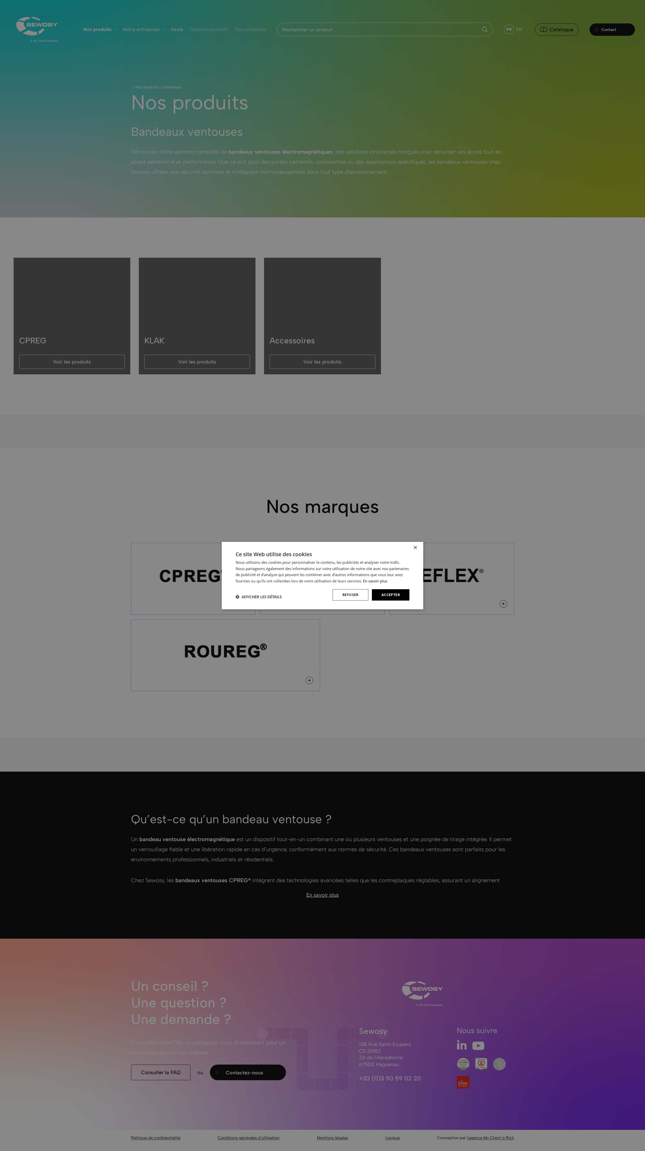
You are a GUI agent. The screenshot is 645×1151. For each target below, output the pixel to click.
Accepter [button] (390, 594)
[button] (259, 597)
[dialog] (322, 575)
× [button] (415, 547)
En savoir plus (375, 580)
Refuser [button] (350, 594)
